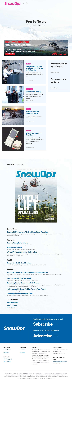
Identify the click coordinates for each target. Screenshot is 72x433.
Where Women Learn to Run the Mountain (22, 252)
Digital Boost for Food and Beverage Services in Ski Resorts (34, 68)
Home (28, 25)
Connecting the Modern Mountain (19, 263)
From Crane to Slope (14, 247)
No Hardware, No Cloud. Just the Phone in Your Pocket (26, 289)
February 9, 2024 (30, 147)
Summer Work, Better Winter (17, 243)
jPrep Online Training (33, 92)
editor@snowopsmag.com (60, 361)
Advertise (42, 335)
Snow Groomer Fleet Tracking (33, 134)
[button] (23, 3)
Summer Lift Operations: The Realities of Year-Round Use (28, 232)
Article (28, 63)
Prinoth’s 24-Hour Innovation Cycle (32, 112)
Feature (28, 108)
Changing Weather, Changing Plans (19, 293)
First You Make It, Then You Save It (19, 278)
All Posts (34, 25)
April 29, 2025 (29, 100)
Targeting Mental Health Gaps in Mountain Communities (27, 272)
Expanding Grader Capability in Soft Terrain (23, 283)
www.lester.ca (56, 363)
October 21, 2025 (30, 80)
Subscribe (43, 324)
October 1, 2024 (30, 122)
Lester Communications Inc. (25, 373)
